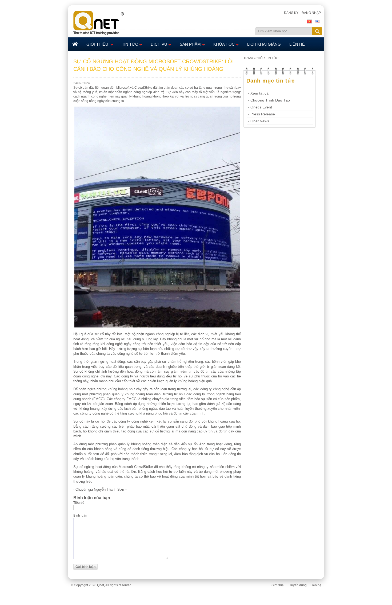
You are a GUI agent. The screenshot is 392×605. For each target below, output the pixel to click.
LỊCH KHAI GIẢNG (264, 44)
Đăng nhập (311, 13)
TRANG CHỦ (253, 58)
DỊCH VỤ (159, 44)
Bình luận (80, 515)
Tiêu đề (78, 503)
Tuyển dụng (298, 585)
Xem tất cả (259, 93)
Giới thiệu (278, 585)
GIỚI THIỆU (97, 44)
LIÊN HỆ (297, 44)
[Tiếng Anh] (317, 22)
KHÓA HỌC (224, 44)
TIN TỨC (130, 44)
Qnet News (259, 121)
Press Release (262, 114)
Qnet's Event (261, 107)
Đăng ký (291, 13)
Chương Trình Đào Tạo (270, 100)
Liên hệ (315, 585)
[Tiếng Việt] (309, 22)
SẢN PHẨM (190, 44)
